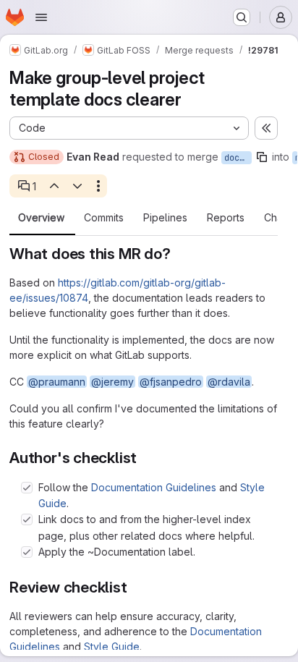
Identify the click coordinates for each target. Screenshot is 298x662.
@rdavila (229, 381)
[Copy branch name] (262, 157)
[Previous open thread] (53, 186)
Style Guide (112, 646)
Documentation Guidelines (153, 487)
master (296, 158)
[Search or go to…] (241, 17)
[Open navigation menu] (41, 17)
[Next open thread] (77, 186)
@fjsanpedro (171, 381)
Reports (225, 218)
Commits (104, 218)
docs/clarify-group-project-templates (238, 158)
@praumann (56, 381)
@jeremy (112, 381)
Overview (41, 218)
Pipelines (165, 218)
